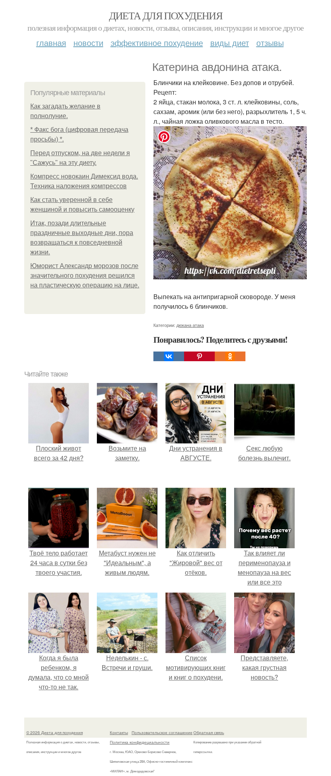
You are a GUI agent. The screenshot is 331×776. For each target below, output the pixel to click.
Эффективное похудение (157, 42)
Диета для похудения (165, 15)
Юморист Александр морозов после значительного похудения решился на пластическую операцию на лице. (84, 275)
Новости (88, 42)
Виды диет (229, 42)
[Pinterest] (199, 356)
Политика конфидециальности (140, 742)
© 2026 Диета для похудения (54, 732)
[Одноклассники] (230, 356)
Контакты (119, 732)
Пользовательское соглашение (162, 732)
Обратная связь (208, 732)
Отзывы (270, 42)
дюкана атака (190, 325)
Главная (51, 42)
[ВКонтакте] (168, 356)
